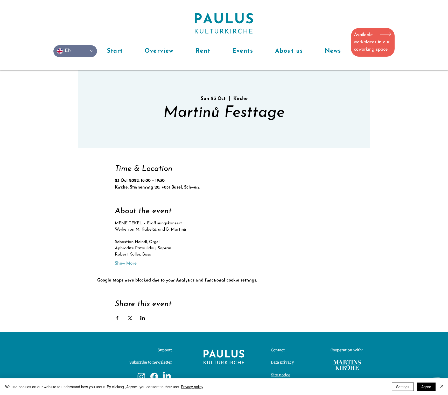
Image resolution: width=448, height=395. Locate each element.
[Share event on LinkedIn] (142, 318)
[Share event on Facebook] (117, 318)
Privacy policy (192, 386)
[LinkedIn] (167, 376)
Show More (126, 264)
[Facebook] (154, 376)
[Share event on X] (130, 318)
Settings (402, 386)
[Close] (442, 387)
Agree (426, 386)
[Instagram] (141, 376)
